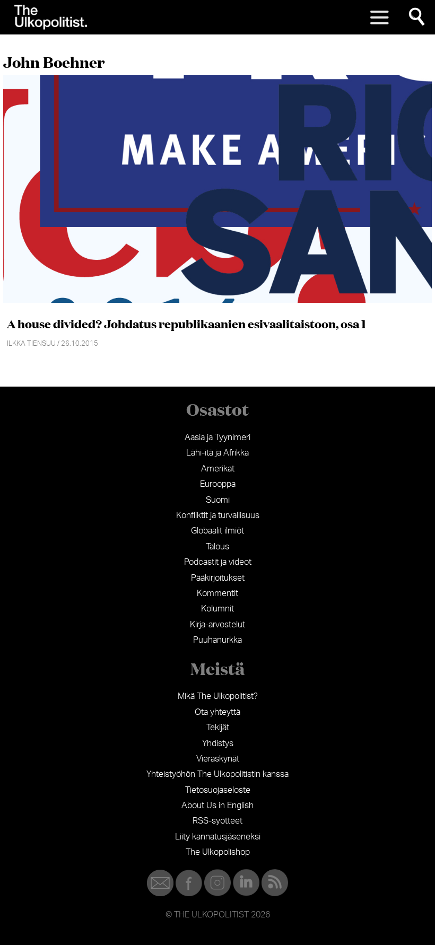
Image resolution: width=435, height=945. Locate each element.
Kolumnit (217, 609)
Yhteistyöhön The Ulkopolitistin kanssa (217, 774)
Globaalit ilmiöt (217, 531)
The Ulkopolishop (218, 852)
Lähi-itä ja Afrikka (217, 453)
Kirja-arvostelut (217, 624)
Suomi (218, 500)
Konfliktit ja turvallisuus (217, 515)
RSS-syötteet (217, 821)
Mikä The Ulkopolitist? (218, 696)
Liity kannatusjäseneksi (217, 837)
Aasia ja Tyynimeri (217, 437)
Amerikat (217, 469)
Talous (217, 546)
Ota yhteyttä (217, 712)
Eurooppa (218, 484)
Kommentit (217, 593)
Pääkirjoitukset (218, 578)
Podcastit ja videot (217, 562)
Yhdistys (217, 743)
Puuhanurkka (217, 640)
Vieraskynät (217, 759)
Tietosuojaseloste (217, 790)
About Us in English (217, 805)
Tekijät (217, 727)
